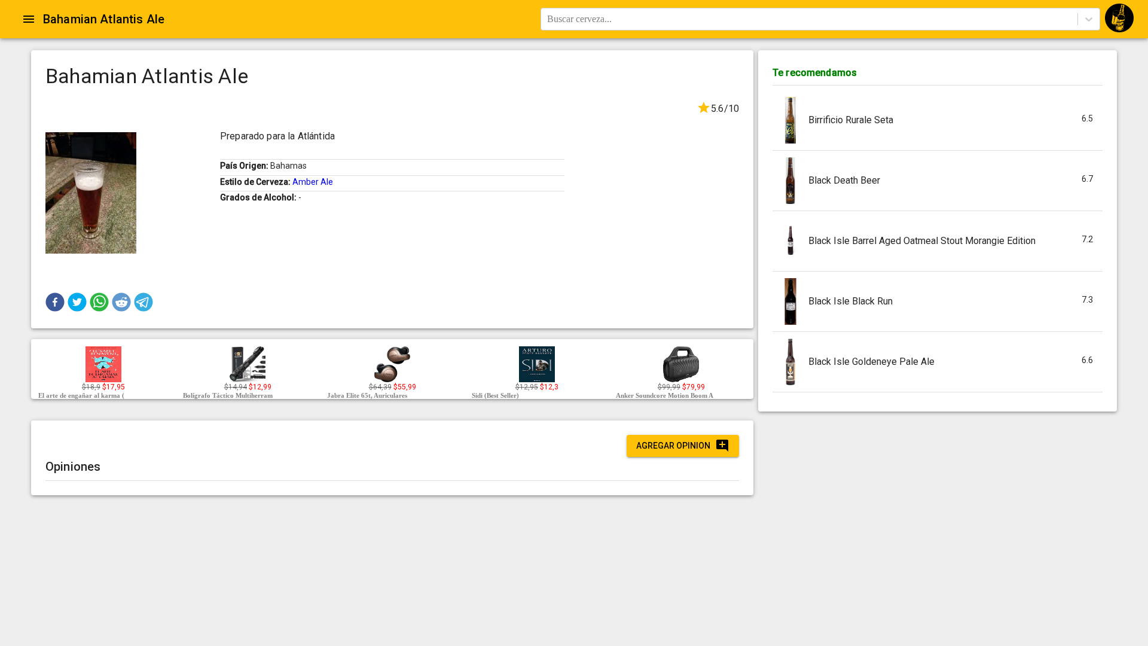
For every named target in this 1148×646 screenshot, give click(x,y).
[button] (55, 302)
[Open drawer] (28, 19)
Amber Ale (312, 182)
